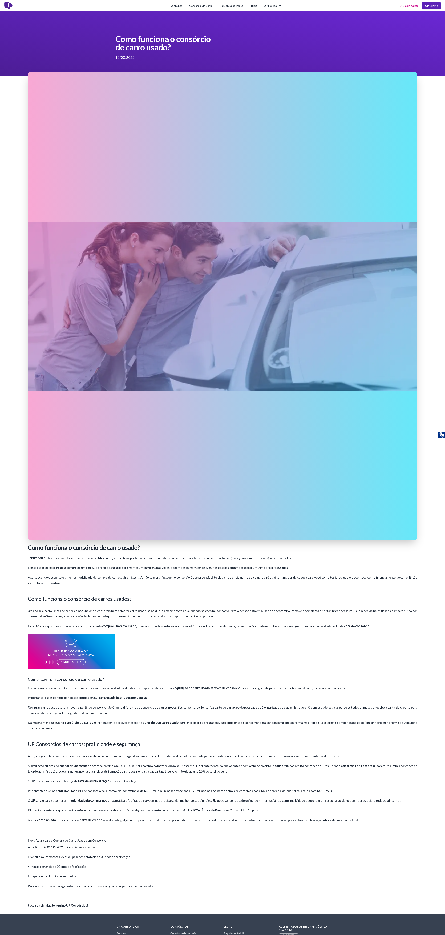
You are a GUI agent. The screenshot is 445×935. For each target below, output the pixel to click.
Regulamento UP (234, 933)
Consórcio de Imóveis (183, 933)
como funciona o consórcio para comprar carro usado (110, 611)
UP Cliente (431, 5)
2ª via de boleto (409, 5)
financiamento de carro (392, 577)
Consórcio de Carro (201, 5)
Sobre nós (176, 5)
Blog (254, 5)
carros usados (278, 568)
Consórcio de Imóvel (232, 5)
